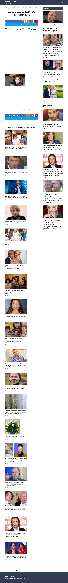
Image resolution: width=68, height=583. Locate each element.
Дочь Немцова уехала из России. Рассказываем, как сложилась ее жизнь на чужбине (16, 172)
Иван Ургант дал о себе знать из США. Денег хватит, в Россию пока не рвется (52, 125)
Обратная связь (47, 570)
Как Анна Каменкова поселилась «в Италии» (14, 243)
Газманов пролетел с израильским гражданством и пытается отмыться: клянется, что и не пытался (52, 198)
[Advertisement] (21, 43)
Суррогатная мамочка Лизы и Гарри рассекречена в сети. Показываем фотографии (53, 103)
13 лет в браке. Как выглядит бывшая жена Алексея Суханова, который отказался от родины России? (16, 365)
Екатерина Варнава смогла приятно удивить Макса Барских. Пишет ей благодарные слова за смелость (16, 460)
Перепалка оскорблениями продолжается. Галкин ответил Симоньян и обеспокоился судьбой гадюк (15, 557)
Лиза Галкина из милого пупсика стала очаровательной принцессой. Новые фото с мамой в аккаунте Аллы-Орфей (52, 225)
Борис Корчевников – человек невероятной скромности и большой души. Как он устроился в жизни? (16, 148)
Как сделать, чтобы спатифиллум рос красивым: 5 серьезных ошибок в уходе (15, 437)
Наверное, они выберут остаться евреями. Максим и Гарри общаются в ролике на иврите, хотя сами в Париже (15, 535)
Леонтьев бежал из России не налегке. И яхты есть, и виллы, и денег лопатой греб (52, 148)
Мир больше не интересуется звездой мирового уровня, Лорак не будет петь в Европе (15, 292)
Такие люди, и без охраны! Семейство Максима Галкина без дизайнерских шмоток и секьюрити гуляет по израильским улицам (52, 52)
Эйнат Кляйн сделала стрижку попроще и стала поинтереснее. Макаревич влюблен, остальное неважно (15, 509)
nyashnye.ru (10, 2)
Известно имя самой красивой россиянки (15, 316)
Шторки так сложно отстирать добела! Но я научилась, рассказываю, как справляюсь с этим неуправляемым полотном (16, 412)
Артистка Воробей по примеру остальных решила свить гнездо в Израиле (15, 222)
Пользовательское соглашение (32, 570)
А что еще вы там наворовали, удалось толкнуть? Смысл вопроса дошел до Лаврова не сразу (15, 484)
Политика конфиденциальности (13, 570)
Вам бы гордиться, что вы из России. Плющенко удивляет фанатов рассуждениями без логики (14, 267)
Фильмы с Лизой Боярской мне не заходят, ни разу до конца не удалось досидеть (16, 387)
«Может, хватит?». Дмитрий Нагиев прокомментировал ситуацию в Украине (50, 28)
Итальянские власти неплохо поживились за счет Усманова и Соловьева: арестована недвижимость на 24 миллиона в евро (51, 77)
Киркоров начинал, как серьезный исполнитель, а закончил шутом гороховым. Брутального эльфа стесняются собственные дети (16, 340)
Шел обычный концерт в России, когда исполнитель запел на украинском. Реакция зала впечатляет (16, 198)
